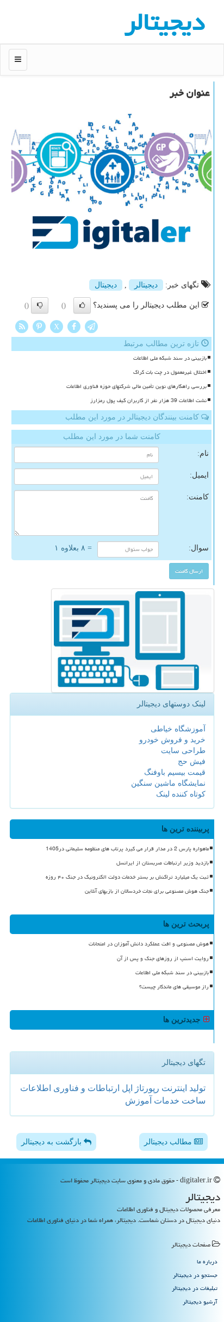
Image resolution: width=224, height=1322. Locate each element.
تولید (196, 1088)
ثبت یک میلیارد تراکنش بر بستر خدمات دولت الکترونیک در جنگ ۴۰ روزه (127, 877)
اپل (126, 1088)
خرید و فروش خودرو (172, 740)
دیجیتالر (146, 285)
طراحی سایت (183, 751)
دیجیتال (106, 285)
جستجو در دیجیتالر (195, 1275)
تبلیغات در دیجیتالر (194, 1288)
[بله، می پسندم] (82, 305)
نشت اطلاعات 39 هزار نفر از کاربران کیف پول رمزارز (148, 400)
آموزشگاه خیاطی (178, 729)
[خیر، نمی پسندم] (39, 305)
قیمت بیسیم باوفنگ (175, 772)
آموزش (138, 1100)
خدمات (165, 1100)
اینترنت (173, 1088)
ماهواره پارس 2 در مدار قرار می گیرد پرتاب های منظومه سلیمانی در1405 (127, 848)
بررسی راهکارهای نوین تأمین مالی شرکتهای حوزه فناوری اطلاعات (136, 386)
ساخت (192, 1100)
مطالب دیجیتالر (169, 1142)
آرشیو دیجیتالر (200, 1301)
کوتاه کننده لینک (181, 794)
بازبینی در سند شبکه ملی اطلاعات (170, 358)
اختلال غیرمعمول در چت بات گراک (170, 372)
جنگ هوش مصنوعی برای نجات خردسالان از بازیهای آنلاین (147, 891)
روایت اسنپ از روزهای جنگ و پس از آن (163, 958)
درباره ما (207, 1261)
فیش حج (192, 761)
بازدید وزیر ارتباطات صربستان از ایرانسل (162, 862)
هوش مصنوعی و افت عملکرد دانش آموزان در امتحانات (149, 943)
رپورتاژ (146, 1088)
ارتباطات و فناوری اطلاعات (70, 1088)
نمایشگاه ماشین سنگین (168, 783)
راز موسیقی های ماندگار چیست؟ (174, 986)
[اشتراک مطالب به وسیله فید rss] (21, 326)
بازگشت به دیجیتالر (52, 1142)
